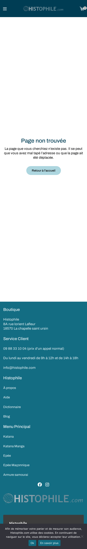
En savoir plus (49, 543)
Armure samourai (15, 474)
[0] (82, 8)
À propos (9, 388)
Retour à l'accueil (43, 170)
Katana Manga (13, 446)
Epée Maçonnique (16, 465)
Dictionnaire (12, 407)
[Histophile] (43, 9)
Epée (7, 455)
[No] (82, 536)
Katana (8, 436)
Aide (6, 397)
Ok (32, 543)
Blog (6, 416)
